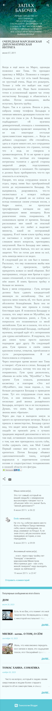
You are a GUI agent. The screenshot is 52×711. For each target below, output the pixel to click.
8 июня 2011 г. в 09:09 (24, 543)
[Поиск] (48, 5)
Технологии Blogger (28, 705)
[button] (48, 42)
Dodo (16, 518)
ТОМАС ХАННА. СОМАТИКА (20, 668)
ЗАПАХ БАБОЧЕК (26, 8)
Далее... (45, 625)
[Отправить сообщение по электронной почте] (10, 480)
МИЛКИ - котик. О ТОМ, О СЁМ (22, 634)
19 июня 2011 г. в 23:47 (25, 573)
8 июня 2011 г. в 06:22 (24, 510)
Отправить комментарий (17, 580)
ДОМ (5, 600)
